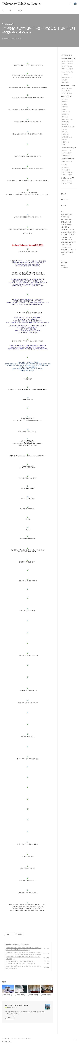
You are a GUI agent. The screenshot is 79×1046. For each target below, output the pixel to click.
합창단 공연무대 (67, 172)
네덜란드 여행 (72, 242)
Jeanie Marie (67, 77)
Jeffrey (65, 82)
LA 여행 (67, 232)
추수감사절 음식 (69, 214)
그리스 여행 (64, 239)
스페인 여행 (68, 244)
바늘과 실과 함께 (67, 69)
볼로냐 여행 (64, 234)
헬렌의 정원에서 (67, 66)
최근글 (63, 199)
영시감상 (63, 222)
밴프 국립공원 (64, 219)
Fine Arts (66, 170)
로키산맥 (65, 101)
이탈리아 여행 (71, 234)
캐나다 (65, 99)
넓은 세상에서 (67, 93)
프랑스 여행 (64, 227)
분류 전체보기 (66, 55)
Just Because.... (67, 178)
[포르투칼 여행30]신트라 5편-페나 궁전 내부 (19, 963)
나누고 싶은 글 (66, 153)
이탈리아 (65, 114)
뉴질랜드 (65, 142)
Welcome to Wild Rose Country (21, 3)
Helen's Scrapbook (68, 147)
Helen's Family (67, 72)
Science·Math (67, 181)
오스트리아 (66, 111)
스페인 (65, 117)
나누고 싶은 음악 (67, 161)
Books (65, 167)
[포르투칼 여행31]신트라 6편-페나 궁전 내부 (19, 961)
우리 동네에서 (67, 88)
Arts (64, 164)
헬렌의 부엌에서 (67, 63)
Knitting (70, 239)
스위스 (64, 129)
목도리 (70, 219)
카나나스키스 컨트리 (66, 247)
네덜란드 (65, 134)
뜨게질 (62, 244)
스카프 (62, 232)
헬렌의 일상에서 (67, 61)
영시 (69, 249)
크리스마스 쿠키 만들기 (66, 224)
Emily (64, 79)
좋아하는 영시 (67, 150)
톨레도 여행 (64, 249)
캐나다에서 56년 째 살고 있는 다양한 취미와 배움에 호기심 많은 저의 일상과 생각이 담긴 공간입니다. (24, 1012)
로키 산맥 (72, 232)
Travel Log (9, 944)
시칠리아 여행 (69, 252)
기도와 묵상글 (66, 155)
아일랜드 (65, 122)
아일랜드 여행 (64, 229)
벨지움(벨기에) (67, 137)
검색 (70, 3)
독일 (64, 109)
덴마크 (64, 139)
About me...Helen (68, 58)
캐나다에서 (66, 90)
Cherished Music (67, 158)
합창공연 (63, 252)
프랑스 (65, 106)
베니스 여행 (64, 237)
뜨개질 (62, 254)
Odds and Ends (67, 183)
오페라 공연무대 (67, 175)
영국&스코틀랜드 (67, 119)
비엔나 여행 (71, 229)
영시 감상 (73, 249)
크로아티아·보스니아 (68, 127)
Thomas (65, 74)
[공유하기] (11, 934)
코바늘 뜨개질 (64, 242)
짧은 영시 (70, 237)
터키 (64, 144)
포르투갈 (15, 944)
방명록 (20, 11)
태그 (10, 11)
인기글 (68, 199)
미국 (64, 104)
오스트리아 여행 (65, 217)
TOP (75, 1039)
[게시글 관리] (13, 934)
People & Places (68, 85)
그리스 (65, 132)
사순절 (62, 214)
